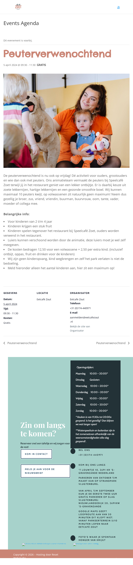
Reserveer (26, 443)
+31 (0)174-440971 (91, 454)
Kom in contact (36, 454)
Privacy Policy (112, 559)
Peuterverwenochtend (22, 343)
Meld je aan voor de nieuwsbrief (40, 471)
